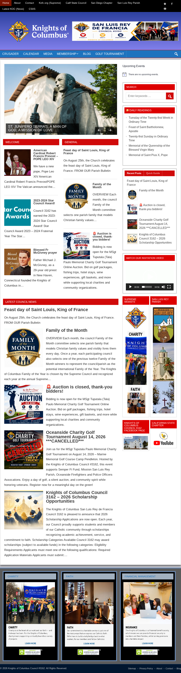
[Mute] (163, 287)
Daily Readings (140, 110)
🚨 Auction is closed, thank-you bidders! (102, 236)
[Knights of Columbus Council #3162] (37, 16)
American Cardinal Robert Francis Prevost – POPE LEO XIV (45, 155)
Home (5, 3)
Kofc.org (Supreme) (50, 3)
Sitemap (132, 669)
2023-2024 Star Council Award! (44, 202)
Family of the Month (102, 186)
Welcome (12, 142)
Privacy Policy (146, 669)
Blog (87, 53)
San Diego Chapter (101, 3)
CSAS (32, 9)
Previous (99, 130)
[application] (150, 277)
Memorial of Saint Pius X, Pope (148, 155)
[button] (150, 277)
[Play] (130, 287)
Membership (66, 53)
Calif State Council (76, 3)
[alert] (149, 74)
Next (110, 130)
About (17, 3)
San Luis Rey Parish (128, 3)
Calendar (31, 53)
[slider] (147, 287)
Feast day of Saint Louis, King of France (86, 152)
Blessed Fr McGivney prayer (45, 251)
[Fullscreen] (169, 287)
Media (47, 53)
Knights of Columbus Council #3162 (26, 668)
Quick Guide (153, 173)
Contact (29, 3)
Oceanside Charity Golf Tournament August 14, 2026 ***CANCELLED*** (76, 436)
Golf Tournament (109, 53)
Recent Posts (134, 173)
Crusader (10, 53)
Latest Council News (20, 301)
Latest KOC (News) (13, 9)
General (71, 142)
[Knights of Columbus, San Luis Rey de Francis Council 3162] (136, 360)
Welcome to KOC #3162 (30, 130)
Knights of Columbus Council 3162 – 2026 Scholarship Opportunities (76, 497)
